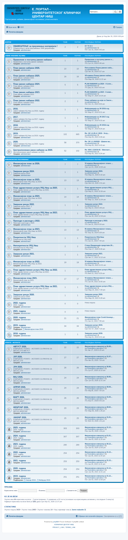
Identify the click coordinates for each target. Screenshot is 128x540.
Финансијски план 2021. (25, 278)
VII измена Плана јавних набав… (99, 75)
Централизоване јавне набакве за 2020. (33, 150)
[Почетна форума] (18, 10)
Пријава (8, 487)
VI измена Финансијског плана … (99, 163)
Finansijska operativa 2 (96, 348)
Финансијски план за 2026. (26, 163)
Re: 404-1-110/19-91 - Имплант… (98, 150)
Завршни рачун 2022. (23, 204)
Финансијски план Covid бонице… (99, 317)
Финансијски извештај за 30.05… (98, 377)
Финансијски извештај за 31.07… (98, 356)
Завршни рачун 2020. (23, 294)
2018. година (19, 333)
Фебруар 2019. (45, 480)
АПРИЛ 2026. (19, 387)
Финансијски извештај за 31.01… (98, 417)
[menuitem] (20, 27)
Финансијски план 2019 (34, 329)
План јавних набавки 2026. (26, 68)
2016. (15, 109)
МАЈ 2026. (18, 377)
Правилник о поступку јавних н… (99, 59)
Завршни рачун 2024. (23, 171)
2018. (15, 125)
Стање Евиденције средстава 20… (99, 245)
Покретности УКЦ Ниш (24, 237)
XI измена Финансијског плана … (99, 179)
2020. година (19, 317)
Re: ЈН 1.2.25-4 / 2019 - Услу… (97, 133)
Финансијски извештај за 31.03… (98, 397)
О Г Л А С (89, 46)
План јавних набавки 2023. (26, 92)
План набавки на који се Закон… (99, 100)
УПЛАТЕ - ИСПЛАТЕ (12, 342)
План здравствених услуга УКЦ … (99, 188)
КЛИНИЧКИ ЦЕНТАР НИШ (64, 524)
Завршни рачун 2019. (94, 325)
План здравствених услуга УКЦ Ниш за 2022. (35, 270)
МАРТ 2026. (19, 397)
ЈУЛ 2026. (17, 357)
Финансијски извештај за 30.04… (98, 387)
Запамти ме (72, 490)
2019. (15, 133)
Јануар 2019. (31, 480)
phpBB (55, 522)
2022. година (19, 303)
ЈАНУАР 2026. (20, 417)
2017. (15, 117)
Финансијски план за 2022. (26, 261)
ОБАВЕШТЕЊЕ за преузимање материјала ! (35, 46)
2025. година (19, 427)
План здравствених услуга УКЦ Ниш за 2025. (35, 188)
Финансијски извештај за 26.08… (98, 346)
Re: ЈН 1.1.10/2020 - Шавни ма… (98, 141)
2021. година (19, 311)
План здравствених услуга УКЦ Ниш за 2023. (35, 212)
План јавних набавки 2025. (26, 76)
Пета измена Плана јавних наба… (99, 68)
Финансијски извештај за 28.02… (98, 407)
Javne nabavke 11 (79, 510)
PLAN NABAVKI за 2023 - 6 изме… (99, 92)
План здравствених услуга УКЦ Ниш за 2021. (35, 286)
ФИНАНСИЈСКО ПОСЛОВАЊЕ (17, 159)
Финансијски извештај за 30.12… (98, 444)
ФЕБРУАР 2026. (21, 407)
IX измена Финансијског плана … (99, 196)
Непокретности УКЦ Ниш (25, 245)
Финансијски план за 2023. (26, 229)
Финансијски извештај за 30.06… (98, 367)
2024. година (19, 436)
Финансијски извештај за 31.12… (98, 427)
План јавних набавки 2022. (26, 100)
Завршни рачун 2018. (94, 333)
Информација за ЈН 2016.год (97, 108)
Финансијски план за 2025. (26, 179)
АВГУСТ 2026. (20, 346)
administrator (26, 50)
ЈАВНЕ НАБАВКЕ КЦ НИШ (15, 56)
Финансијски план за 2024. (26, 196)
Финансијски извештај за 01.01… (98, 435)
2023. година (19, 444)
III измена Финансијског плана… (98, 229)
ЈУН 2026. (18, 367)
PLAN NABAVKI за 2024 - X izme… (99, 84)
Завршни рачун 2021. (23, 254)
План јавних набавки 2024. (26, 84)
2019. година (19, 325)
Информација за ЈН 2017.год (97, 117)
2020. (15, 142)
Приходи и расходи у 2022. (26, 221)
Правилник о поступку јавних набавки (32, 60)
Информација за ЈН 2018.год (97, 125)
